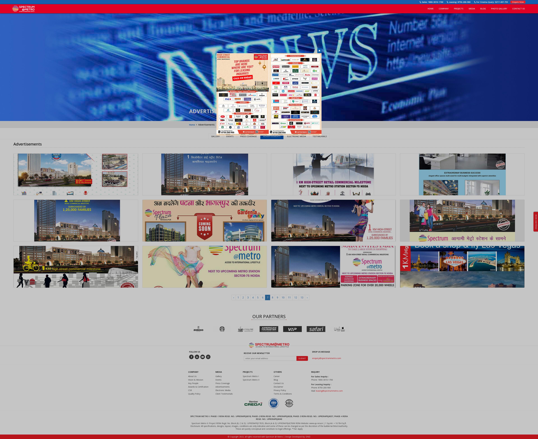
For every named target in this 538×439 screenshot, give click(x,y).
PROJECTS (458, 8)
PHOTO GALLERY (499, 8)
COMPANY (444, 8)
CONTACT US (518, 8)
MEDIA (472, 8)
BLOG (483, 8)
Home (430, 8)
